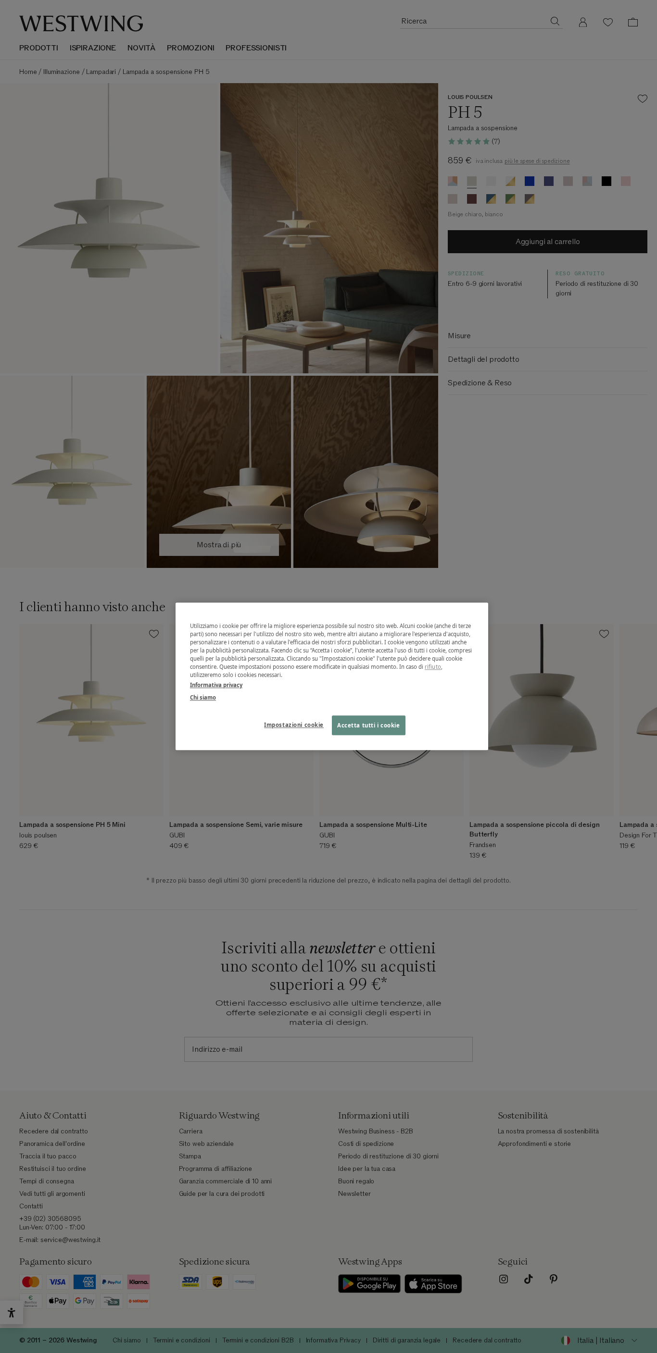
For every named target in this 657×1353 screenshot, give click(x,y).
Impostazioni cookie (294, 724)
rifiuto (433, 667)
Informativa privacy (216, 685)
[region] (332, 676)
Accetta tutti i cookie (368, 725)
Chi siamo (203, 697)
